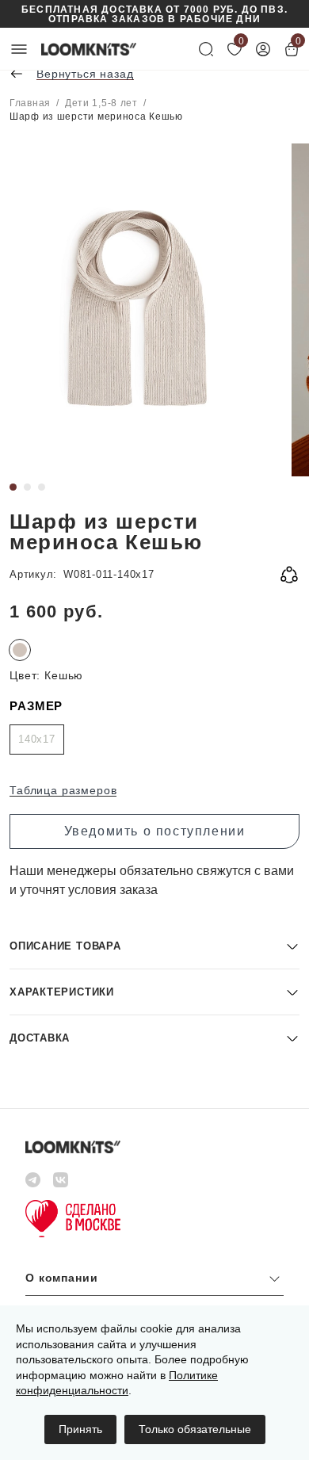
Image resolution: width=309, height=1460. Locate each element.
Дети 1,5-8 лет (101, 103)
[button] (154, 946)
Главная (30, 103)
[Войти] (263, 49)
